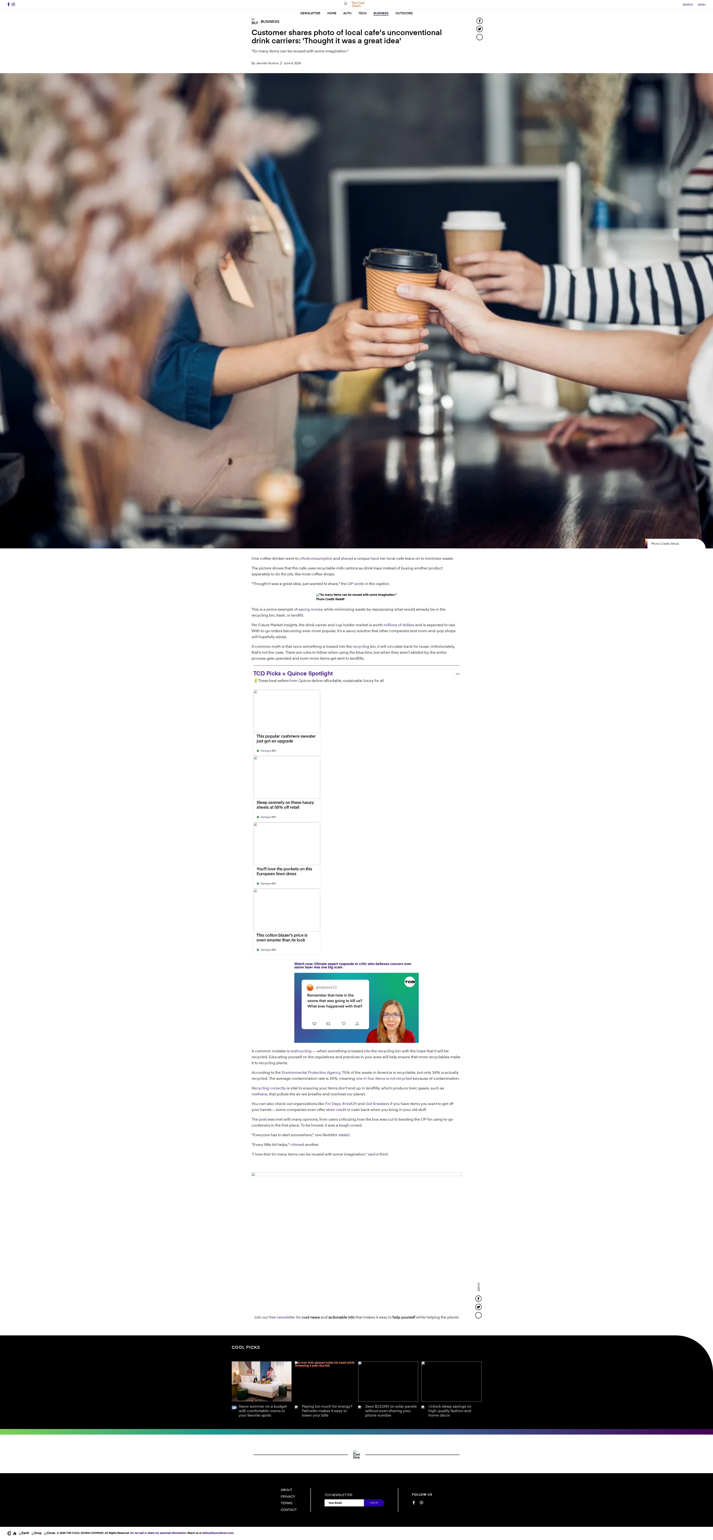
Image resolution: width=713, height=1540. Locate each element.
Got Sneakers (377, 1104)
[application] (356, 1008)
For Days (333, 1104)
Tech (363, 13)
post (263, 1120)
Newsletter (310, 13)
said (371, 1154)
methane (259, 1094)
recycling (361, 647)
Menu (702, 4)
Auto (347, 13)
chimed (297, 1145)
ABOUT (286, 1490)
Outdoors (404, 13)
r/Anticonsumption (315, 559)
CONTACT (289, 1510)
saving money (310, 610)
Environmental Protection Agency (311, 1073)
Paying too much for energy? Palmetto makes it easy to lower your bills (327, 1411)
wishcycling (301, 1051)
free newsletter (282, 1317)
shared (347, 559)
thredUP (349, 1104)
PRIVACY (288, 1496)
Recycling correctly (269, 1088)
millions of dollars (399, 625)
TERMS (286, 1503)
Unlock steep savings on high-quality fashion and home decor (450, 1411)
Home (331, 13)
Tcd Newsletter (338, 1495)
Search (688, 4)
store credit (336, 1110)
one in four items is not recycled (384, 1079)
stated (343, 1135)
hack (374, 559)
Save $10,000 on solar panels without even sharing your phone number (391, 1411)
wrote (359, 584)
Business (381, 13)
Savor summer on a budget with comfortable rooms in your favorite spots (263, 1411)
